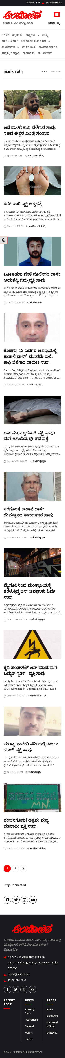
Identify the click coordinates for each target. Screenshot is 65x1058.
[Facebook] (7, 900)
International (31, 1020)
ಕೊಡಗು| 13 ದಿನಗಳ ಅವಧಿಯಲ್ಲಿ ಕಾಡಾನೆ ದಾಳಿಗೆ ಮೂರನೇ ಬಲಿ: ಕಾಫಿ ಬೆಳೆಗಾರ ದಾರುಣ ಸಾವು (30, 356)
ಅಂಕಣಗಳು (52, 1033)
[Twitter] (16, 900)
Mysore (28, 1033)
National (29, 1027)
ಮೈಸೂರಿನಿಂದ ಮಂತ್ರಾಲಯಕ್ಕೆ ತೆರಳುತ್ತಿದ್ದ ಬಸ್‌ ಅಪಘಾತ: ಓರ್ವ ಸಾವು (29, 591)
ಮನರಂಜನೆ (52, 1016)
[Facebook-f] (7, 989)
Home (44, 72)
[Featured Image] (32, 104)
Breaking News (29, 1012)
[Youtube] (33, 900)
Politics (28, 1040)
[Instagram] (24, 900)
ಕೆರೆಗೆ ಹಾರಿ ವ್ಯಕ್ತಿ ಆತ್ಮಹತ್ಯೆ (23, 203)
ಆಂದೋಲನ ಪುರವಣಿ (52, 1025)
